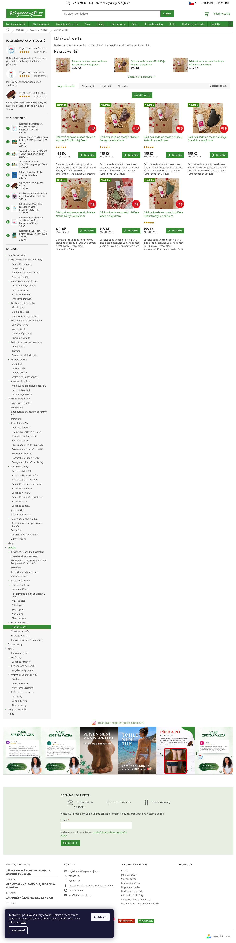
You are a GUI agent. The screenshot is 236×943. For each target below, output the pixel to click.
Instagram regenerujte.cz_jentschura (121, 723)
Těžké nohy (18, 307)
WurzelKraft (18, 329)
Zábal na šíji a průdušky (25, 475)
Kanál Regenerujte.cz (80, 895)
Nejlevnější (88, 86)
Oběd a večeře (20, 683)
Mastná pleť (18, 600)
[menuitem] (15, 24)
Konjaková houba (20, 580)
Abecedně (123, 86)
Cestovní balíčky (20, 276)
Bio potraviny (15, 644)
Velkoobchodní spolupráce (135, 899)
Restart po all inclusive (24, 355)
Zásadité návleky (21, 492)
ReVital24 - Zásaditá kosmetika (27, 551)
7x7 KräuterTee (20, 324)
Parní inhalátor (19, 576)
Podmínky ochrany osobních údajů (140, 903)
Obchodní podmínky (132, 895)
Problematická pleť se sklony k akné (28, 595)
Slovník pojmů (129, 878)
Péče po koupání (21, 390)
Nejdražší (106, 86)
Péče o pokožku (20, 289)
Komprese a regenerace (25, 316)
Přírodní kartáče (20, 423)
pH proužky (17, 510)
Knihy (11, 713)
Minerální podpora (22, 333)
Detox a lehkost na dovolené (26, 342)
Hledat (167, 13)
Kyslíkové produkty (22, 298)
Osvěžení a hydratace (23, 285)
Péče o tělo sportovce (22, 692)
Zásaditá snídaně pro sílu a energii (29, 897)
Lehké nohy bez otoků (23, 303)
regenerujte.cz (77, 890)
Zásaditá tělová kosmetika (25, 534)
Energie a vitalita (21, 337)
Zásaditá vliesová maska (24, 556)
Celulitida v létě (20, 311)
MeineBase (17, 407)
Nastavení (18, 930)
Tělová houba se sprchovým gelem (27, 524)
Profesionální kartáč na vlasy (27, 444)
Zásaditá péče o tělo (19, 398)
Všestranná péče (20, 631)
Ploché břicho (19, 372)
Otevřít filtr (142, 95)
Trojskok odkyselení (21, 403)
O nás (124, 870)
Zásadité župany (21, 505)
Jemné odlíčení (20, 589)
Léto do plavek (19, 359)
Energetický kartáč (22, 453)
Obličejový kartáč (21, 427)
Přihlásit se (70, 842)
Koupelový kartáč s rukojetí (26, 431)
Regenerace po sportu (23, 665)
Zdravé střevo (18, 538)
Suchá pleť (18, 609)
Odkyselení (18, 346)
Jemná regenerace (22, 394)
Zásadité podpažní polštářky (27, 497)
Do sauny (17, 696)
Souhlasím (100, 917)
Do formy (16, 657)
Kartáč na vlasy (20, 440)
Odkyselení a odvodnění (25, 376)
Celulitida (17, 363)
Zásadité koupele (21, 294)
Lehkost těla (18, 368)
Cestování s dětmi (20, 381)
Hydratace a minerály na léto (26, 320)
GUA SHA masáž (20, 622)
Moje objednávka (130, 882)
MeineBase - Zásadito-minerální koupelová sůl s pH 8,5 (28, 562)
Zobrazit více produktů (140, 76)
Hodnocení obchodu (132, 891)
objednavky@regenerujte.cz (84, 871)
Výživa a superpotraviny (24, 674)
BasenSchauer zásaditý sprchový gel (29, 413)
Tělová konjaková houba (24, 518)
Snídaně (16, 679)
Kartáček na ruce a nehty (25, 457)
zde (23, 922)
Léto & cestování (17, 255)
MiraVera (16, 418)
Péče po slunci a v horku (24, 281)
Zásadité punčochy (22, 264)
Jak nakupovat (128, 874)
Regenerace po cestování (25, 272)
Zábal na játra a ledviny (24, 479)
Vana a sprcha (19, 700)
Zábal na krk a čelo (22, 470)
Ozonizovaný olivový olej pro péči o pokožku (30, 886)
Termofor (16, 530)
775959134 (74, 876)
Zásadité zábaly (19, 466)
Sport (11, 648)
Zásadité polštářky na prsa (26, 483)
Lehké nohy (18, 268)
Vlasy (10, 543)
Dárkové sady (19, 626)
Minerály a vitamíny (22, 687)
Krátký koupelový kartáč (25, 436)
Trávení (16, 350)
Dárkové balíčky (20, 584)
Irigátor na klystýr (20, 514)
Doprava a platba (130, 887)
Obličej (12, 547)
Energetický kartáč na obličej (27, 462)
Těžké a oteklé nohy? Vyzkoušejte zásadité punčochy (28, 872)
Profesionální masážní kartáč (27, 449)
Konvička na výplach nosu (25, 572)
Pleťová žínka (19, 618)
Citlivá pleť (18, 605)
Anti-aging (18, 613)
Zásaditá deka (19, 501)
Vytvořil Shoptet (221, 936)
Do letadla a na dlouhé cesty (26, 259)
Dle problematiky (17, 709)
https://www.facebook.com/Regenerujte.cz (92, 885)
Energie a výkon (19, 652)
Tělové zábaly (19, 705)
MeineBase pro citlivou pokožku (29, 385)
